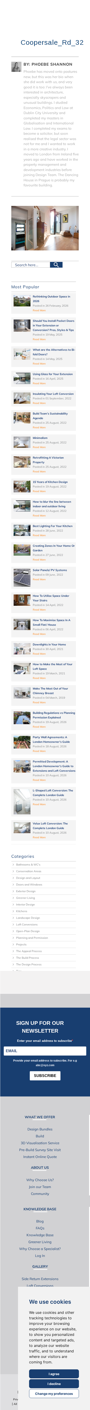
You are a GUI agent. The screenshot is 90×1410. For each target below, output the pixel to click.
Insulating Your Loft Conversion (53, 393)
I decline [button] (54, 1384)
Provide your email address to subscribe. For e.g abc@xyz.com (45, 1063)
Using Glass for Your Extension (53, 374)
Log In (40, 1255)
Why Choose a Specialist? (40, 1248)
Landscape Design (28, 917)
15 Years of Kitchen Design (50, 482)
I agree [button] (54, 1374)
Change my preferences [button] (54, 1394)
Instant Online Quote (40, 1156)
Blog (40, 1221)
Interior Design (25, 904)
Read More (39, 310)
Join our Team (40, 1187)
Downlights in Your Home (49, 644)
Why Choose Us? (40, 1180)
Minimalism (40, 438)
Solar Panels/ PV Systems (50, 570)
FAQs (40, 1228)
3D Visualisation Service (40, 1143)
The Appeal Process (29, 951)
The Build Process (27, 957)
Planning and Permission (32, 937)
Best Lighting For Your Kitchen (52, 526)
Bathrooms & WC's (28, 864)
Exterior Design (26, 891)
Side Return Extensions (40, 1279)
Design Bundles (39, 1129)
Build (40, 1136)
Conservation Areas (28, 871)
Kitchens (21, 911)
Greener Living (25, 898)
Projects (21, 944)
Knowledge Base (40, 1235)
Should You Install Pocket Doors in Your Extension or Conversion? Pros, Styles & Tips (53, 325)
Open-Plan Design (28, 931)
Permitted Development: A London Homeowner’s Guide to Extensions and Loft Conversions (54, 766)
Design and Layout (28, 878)
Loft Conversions (27, 924)
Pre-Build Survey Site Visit (40, 1150)
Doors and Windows (29, 884)
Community (40, 1193)
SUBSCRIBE (45, 1076)
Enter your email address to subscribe (44, 1041)
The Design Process (29, 964)
